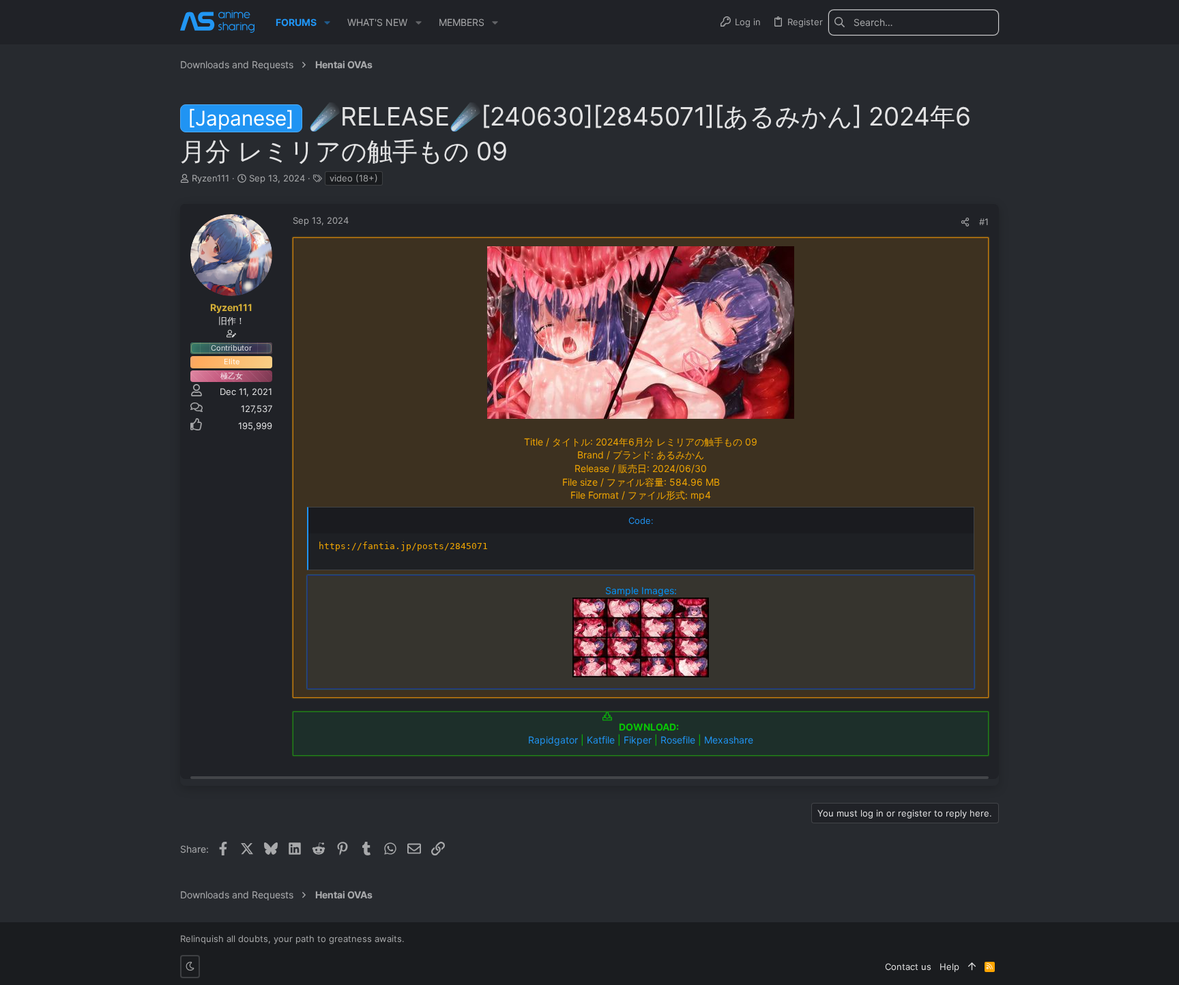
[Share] (965, 222)
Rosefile (677, 740)
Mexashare (728, 740)
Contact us (908, 966)
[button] (327, 22)
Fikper (638, 740)
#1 (984, 221)
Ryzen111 (210, 178)
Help (949, 966)
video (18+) (354, 178)
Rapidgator (553, 740)
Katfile (601, 740)
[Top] (971, 966)
